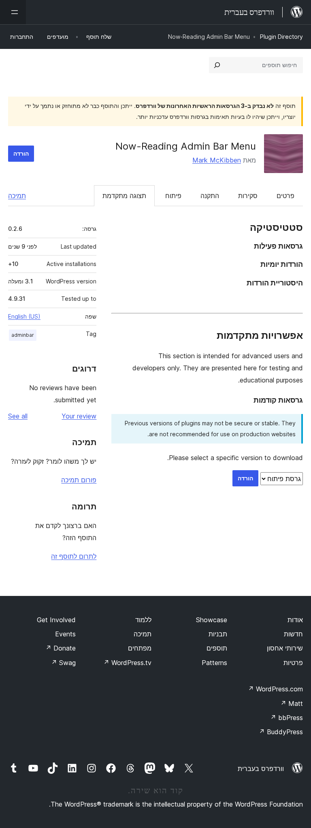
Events (65, 634)
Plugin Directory (281, 36)
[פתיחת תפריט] (13, 12)
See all (18, 416)
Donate (60, 648)
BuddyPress (281, 732)
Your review (79, 416)
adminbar (22, 335)
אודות (295, 620)
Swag (63, 663)
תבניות (218, 634)
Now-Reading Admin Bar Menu (185, 146)
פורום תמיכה (78, 480)
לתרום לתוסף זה (73, 556)
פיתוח (173, 196)
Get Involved (56, 620)
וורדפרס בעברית (261, 769)
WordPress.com (275, 689)
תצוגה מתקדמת (124, 196)
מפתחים (139, 648)
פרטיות (293, 663)
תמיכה (17, 196)
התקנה (209, 196)
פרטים (285, 196)
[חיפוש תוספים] (217, 65)
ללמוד (143, 620)
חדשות (293, 634)
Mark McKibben (216, 160)
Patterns (214, 663)
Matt (291, 703)
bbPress (286, 718)
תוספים (217, 648)
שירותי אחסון (285, 648)
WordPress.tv (127, 663)
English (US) (24, 316)
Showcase (211, 620)
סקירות (248, 196)
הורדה (21, 153)
